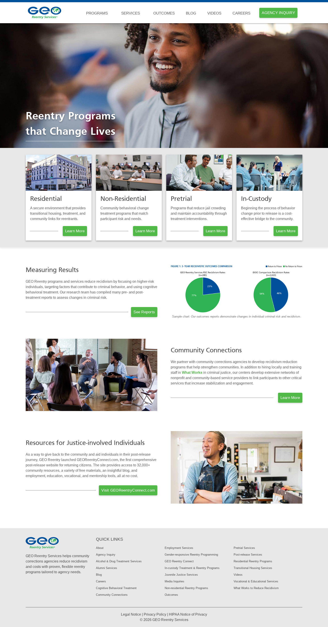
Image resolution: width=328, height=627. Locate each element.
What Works (192, 372)
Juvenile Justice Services (181, 574)
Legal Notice (131, 614)
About (100, 548)
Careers (241, 13)
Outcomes (164, 13)
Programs (97, 13)
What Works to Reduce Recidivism (256, 588)
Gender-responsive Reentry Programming (191, 554)
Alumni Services (106, 568)
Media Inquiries (174, 581)
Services (130, 13)
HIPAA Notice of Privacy (188, 614)
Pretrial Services (244, 548)
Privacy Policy (155, 614)
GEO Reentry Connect (179, 561)
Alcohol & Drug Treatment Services (119, 561)
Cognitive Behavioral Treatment (116, 588)
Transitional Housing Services (253, 568)
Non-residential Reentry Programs (186, 588)
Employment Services (179, 548)
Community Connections (112, 594)
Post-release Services (248, 554)
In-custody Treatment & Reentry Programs (192, 568)
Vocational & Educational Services (256, 581)
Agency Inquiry (105, 554)
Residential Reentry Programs (253, 561)
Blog (191, 13)
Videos (214, 13)
